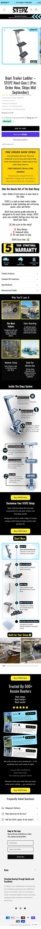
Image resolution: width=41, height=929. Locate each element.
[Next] (38, 650)
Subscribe (20, 857)
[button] (4, 9)
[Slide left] (16, 73)
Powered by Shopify (25, 925)
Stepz (17, 925)
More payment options (20, 139)
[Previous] (2, 650)
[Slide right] (25, 73)
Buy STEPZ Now (20, 497)
